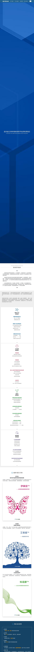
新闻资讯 (21, 1)
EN (30, 1)
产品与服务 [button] (16, 1)
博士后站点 (26, 1)
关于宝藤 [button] (11, 1)
